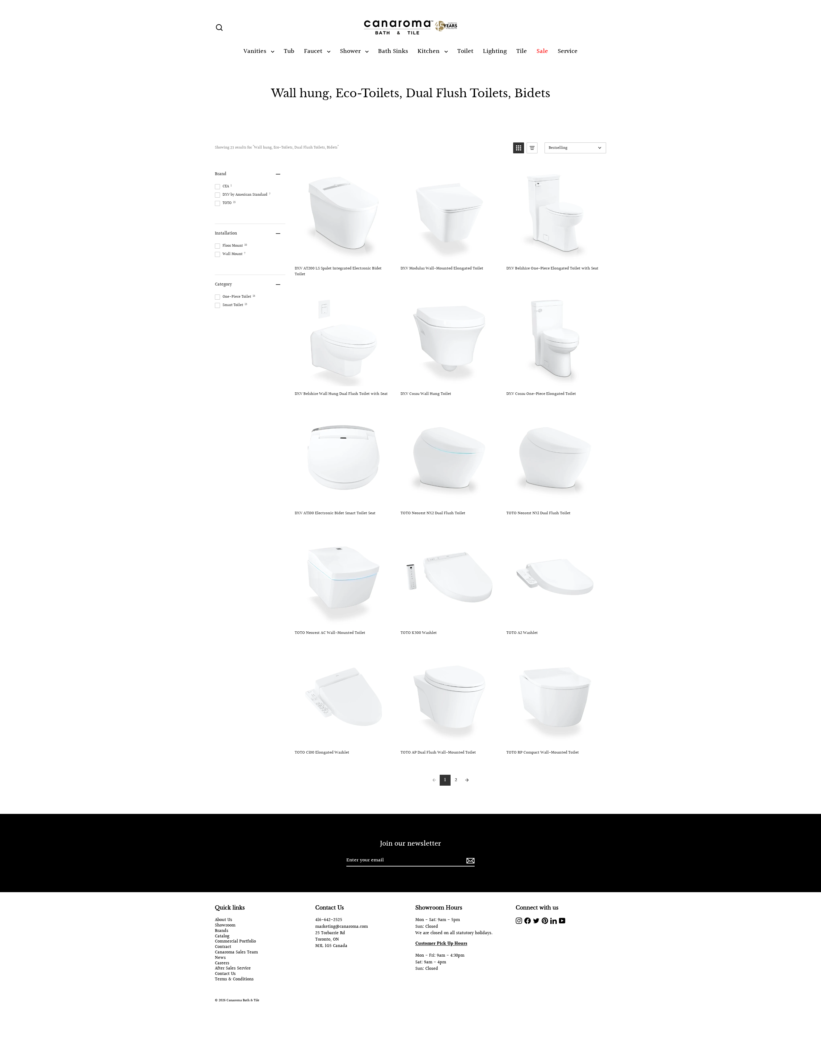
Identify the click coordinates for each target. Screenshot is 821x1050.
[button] (518, 147)
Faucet (314, 51)
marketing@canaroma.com (341, 926)
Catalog (222, 936)
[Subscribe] (469, 860)
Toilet (465, 51)
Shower (351, 51)
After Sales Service (233, 968)
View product (343, 254)
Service (568, 51)
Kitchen (429, 51)
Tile (521, 51)
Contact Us (225, 974)
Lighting (495, 51)
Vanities (255, 51)
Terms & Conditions (234, 979)
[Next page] (466, 780)
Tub (289, 51)
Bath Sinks (393, 51)
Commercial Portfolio (235, 941)
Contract (223, 947)
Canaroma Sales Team (236, 952)
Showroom (225, 925)
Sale (542, 51)
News (220, 958)
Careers (222, 963)
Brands (221, 931)
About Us (223, 920)
